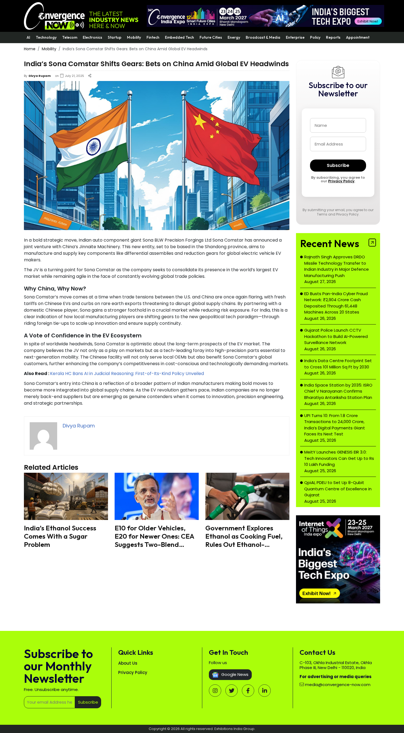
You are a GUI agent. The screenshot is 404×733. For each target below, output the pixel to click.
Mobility (134, 37)
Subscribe (338, 165)
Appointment (357, 37)
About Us (127, 663)
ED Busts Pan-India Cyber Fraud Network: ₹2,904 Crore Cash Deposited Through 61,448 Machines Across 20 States (336, 303)
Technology (46, 37)
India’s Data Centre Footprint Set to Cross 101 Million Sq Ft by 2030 (338, 364)
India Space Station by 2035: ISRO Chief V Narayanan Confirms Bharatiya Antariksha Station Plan (338, 391)
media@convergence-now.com (337, 684)
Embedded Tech (179, 37)
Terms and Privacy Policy (338, 214)
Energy (234, 37)
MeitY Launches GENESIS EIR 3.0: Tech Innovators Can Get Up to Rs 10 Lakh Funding (339, 458)
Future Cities (211, 37)
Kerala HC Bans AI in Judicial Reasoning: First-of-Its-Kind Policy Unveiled (127, 373)
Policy (315, 37)
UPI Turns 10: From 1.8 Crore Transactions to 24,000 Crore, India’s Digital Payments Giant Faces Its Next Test (334, 425)
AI (28, 37)
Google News (234, 674)
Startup (114, 37)
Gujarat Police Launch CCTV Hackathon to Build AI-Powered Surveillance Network (336, 336)
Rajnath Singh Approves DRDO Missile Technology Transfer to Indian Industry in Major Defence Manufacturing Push (336, 266)
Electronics (92, 37)
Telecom (69, 37)
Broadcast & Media (263, 37)
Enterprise (295, 37)
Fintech (152, 37)
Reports (333, 37)
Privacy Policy (341, 181)
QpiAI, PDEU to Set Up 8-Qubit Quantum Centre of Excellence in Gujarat (338, 489)
